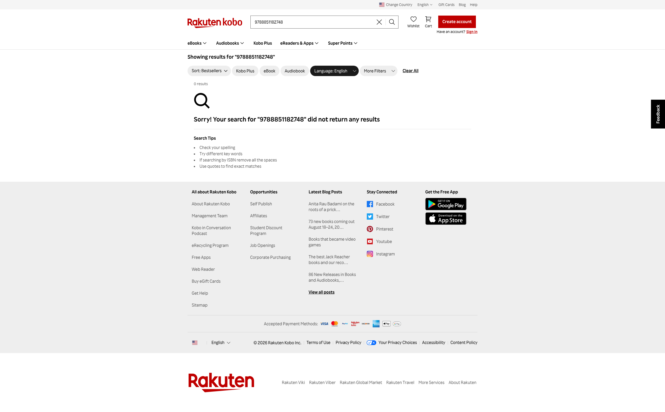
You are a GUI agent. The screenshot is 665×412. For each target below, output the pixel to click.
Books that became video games (332, 242)
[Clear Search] (379, 22)
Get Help (200, 293)
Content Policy (463, 342)
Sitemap (200, 305)
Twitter (383, 216)
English (217, 342)
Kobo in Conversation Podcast (211, 230)
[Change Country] (195, 342)
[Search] (392, 22)
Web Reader (203, 269)
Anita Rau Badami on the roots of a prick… (331, 206)
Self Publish (261, 203)
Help (473, 4)
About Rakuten (462, 382)
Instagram (385, 253)
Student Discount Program (266, 230)
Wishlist (413, 26)
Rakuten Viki (293, 382)
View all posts (322, 292)
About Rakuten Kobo (211, 203)
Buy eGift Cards (206, 281)
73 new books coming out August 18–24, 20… (332, 224)
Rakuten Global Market (361, 382)
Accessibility (433, 342)
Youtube (384, 241)
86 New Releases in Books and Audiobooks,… (332, 277)
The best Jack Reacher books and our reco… (329, 259)
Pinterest (384, 229)
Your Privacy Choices (397, 342)
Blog (462, 4)
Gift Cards (446, 4)
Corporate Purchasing (270, 257)
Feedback (658, 114)
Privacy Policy (348, 342)
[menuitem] (197, 43)
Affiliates (258, 215)
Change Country (399, 4)
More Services (431, 382)
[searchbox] (314, 22)
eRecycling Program (210, 245)
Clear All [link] (410, 70)
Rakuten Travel (400, 382)
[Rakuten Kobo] (215, 23)
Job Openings (262, 245)
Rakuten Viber (322, 382)
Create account (457, 21)
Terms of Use (318, 342)
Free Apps (201, 257)
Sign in (471, 31)
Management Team (210, 215)
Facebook (385, 204)
